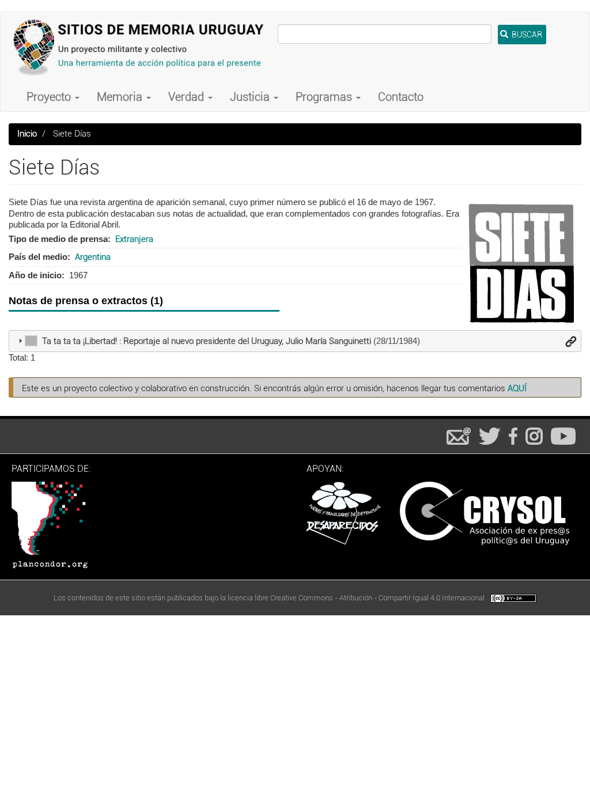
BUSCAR (526, 34)
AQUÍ (517, 388)
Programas (325, 97)
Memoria (121, 97)
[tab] (295, 341)
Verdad (187, 97)
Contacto (400, 97)
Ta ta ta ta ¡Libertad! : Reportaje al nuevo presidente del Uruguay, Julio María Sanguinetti (206, 341)
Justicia (251, 97)
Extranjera (134, 239)
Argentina (93, 257)
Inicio (27, 133)
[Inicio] (143, 47)
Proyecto (50, 97)
